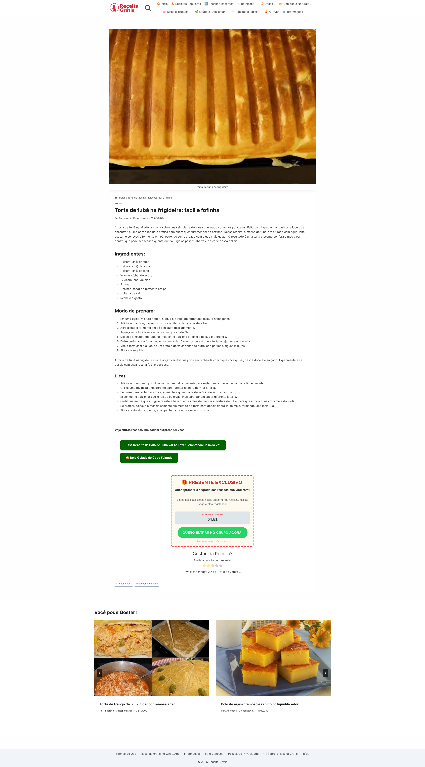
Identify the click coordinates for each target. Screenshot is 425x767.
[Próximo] (325, 673)
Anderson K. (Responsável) (133, 218)
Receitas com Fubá (147, 583)
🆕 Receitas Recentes (218, 3)
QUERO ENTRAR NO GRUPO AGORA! (213, 532)
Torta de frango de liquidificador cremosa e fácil (138, 704)
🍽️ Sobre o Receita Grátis (280, 753)
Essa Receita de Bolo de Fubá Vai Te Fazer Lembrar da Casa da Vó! (173, 445)
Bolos (118, 203)
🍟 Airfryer (271, 11)
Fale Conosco (214, 753)
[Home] (116, 197)
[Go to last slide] (99, 673)
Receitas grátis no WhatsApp (160, 753)
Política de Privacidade (243, 753)
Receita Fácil (123, 583)
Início (305, 753)
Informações (192, 753)
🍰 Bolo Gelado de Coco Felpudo (149, 457)
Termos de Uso (126, 753)
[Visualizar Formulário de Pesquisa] (148, 8)
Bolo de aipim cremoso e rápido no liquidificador (259, 704)
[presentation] (151, 658)
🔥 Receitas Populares (186, 3)
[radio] (204, 566)
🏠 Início (162, 3)
